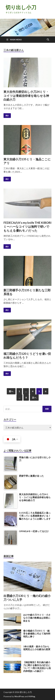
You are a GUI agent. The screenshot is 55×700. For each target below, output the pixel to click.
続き (6, 115)
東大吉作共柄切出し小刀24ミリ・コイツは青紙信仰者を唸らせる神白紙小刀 (26, 95)
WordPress (19, 696)
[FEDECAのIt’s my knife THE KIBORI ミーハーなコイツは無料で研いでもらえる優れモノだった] (27, 203)
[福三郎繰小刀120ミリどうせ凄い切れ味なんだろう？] (27, 334)
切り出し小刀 (21, 7)
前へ (11, 391)
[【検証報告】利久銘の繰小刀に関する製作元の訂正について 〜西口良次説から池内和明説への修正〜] (12, 662)
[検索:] (27, 409)
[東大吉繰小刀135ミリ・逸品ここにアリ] (27, 140)
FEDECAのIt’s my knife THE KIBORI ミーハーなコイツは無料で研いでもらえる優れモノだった (27, 226)
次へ (34, 397)
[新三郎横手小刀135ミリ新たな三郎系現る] (27, 271)
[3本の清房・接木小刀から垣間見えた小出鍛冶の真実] (12, 646)
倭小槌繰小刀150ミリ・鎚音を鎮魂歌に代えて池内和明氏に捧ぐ (36, 633)
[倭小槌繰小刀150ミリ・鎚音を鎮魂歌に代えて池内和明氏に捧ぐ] (12, 631)
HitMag (31, 696)
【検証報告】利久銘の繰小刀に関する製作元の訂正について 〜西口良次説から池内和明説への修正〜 (37, 666)
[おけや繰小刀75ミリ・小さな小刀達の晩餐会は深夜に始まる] (12, 615)
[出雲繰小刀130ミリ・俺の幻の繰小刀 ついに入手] (27, 563)
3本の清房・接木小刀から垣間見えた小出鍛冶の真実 (36, 648)
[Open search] (48, 39)
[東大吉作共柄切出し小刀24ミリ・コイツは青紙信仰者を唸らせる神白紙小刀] (27, 72)
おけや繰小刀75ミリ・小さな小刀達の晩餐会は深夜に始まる (37, 617)
